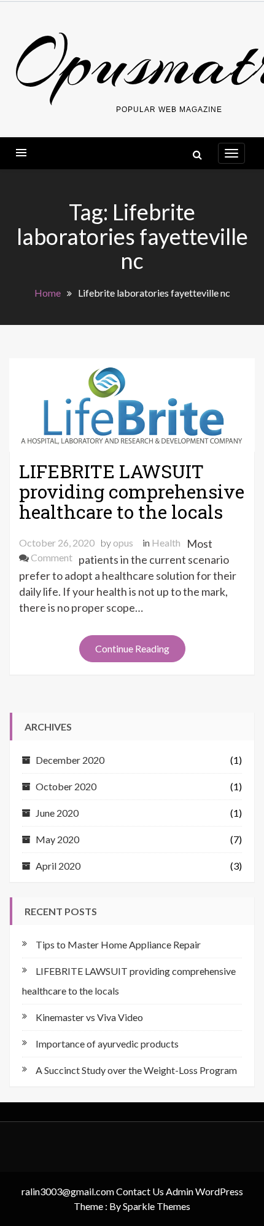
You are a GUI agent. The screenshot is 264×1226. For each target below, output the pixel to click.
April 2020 (58, 865)
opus (123, 542)
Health (166, 542)
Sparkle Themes (156, 1206)
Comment (51, 557)
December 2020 (70, 760)
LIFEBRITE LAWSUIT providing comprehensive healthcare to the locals (131, 491)
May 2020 (57, 839)
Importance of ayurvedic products (107, 1043)
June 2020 (57, 813)
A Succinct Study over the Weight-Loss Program (136, 1070)
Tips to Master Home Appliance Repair (118, 944)
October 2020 (66, 786)
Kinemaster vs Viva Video (89, 1017)
